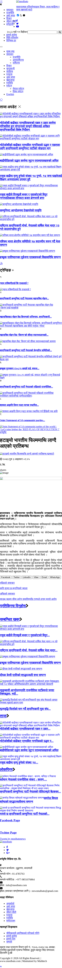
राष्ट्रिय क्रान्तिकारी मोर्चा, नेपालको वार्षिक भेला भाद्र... (29, 650)
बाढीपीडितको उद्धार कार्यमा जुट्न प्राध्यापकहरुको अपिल (29, 160)
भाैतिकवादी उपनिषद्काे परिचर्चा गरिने (22, 933)
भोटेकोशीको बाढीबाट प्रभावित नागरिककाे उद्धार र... (27, 741)
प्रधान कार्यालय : (8, 868)
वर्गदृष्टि (3, 432)
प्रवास (9, 74)
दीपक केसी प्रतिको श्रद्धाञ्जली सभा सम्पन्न (23, 675)
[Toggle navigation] (1, 46)
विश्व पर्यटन (18, 91)
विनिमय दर (11, 40)
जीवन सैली (11, 21)
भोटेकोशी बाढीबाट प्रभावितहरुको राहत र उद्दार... (25, 728)
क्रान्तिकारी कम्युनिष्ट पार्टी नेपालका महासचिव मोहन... (24, 298)
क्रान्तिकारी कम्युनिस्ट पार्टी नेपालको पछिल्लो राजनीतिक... (26, 386)
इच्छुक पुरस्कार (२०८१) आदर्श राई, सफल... (19, 368)
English (10, 94)
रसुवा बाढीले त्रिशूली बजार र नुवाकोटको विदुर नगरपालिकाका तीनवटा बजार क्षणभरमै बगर (23, 196)
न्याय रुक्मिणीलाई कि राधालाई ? (14, 283)
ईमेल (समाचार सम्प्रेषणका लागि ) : (15, 891)
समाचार (9, 9)
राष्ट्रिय (16, 62)
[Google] (8, 852)
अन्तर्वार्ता (10, 903)
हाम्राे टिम (10, 938)
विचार (9, 18)
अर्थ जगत (10, 15)
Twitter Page (8, 832)
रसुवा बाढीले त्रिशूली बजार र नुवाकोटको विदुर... (25, 635)
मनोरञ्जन (10, 920)
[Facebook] (7, 847)
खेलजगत (10, 80)
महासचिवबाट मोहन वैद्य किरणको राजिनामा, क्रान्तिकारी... (26, 316)
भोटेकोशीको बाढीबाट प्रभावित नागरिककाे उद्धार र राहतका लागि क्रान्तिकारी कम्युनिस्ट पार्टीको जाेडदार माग (30, 146)
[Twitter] (7, 850)
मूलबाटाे (50, 453)
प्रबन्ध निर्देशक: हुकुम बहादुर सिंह (31, 950)
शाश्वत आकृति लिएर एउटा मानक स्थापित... (19, 405)
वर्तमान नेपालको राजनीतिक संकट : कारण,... (23, 779)
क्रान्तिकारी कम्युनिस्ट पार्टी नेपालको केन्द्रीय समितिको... (26, 350)
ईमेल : (2, 885)
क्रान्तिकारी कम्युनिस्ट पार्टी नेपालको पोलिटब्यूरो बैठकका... (30, 791)
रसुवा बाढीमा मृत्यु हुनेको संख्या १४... (19, 762)
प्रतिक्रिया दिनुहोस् (13, 606)
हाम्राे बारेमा (11, 34)
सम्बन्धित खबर (10, 619)
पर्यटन (9, 85)
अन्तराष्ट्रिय (18, 60)
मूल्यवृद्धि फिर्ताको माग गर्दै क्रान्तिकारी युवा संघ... (25, 708)
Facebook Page (10, 820)
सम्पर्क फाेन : (6, 873)
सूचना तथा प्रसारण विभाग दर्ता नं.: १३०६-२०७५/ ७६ (24, 947)
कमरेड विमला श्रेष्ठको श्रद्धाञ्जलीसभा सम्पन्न (29, 799)
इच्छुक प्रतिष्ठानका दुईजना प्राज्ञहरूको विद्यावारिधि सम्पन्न (30, 257)
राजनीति (10, 12)
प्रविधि (9, 82)
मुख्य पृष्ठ (10, 51)
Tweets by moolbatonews (13, 838)
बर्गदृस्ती (10, 24)
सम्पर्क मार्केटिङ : (7, 879)
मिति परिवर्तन (12, 37)
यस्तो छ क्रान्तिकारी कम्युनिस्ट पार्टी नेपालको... (24, 813)
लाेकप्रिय (6, 769)
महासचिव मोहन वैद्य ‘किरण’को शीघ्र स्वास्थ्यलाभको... (24, 335)
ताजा (3, 716)
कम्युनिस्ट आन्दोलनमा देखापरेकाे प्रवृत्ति (20, 210)
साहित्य (9, 71)
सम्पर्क (9, 941)
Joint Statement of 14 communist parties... (22, 420)
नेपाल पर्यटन (18, 88)
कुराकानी (10, 68)
